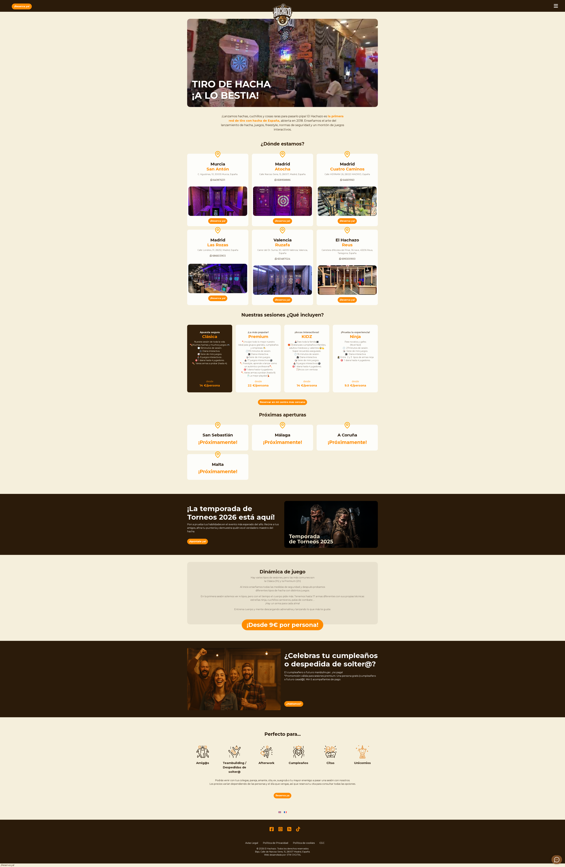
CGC (321, 843)
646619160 (348, 180)
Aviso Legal (251, 843)
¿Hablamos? (293, 703)
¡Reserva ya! (21, 6)
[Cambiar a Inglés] (279, 812)
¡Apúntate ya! (197, 541)
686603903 (219, 255)
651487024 (283, 258)
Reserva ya (282, 795)
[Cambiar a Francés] (285, 812)
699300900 (348, 258)
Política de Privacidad (275, 843)
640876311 (218, 180)
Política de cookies (304, 843)
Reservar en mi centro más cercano (282, 402)
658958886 (283, 180)
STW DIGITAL (294, 854)
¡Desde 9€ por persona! (282, 624)
